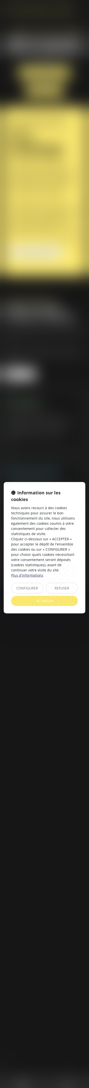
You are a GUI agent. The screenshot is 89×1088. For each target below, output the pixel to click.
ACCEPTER (44, 601)
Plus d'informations (27, 575)
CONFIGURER (27, 588)
